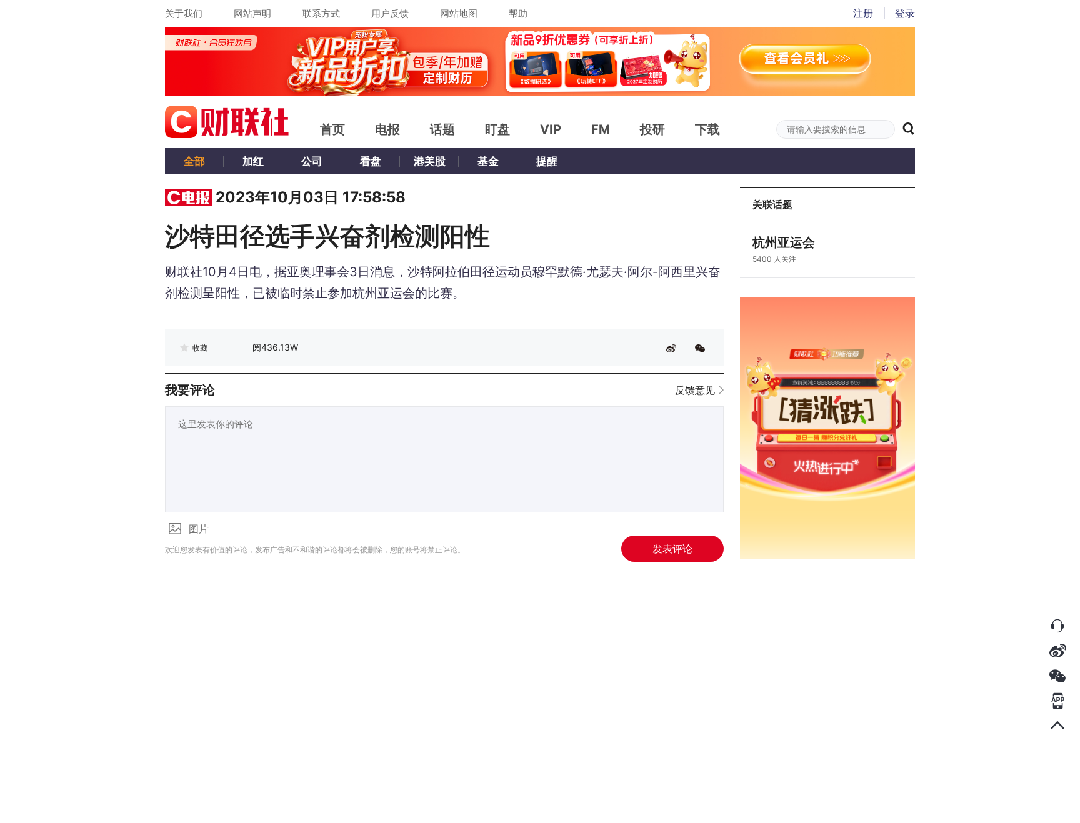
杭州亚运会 (783, 242)
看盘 (370, 161)
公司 (311, 161)
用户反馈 (390, 13)
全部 (194, 161)
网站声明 (252, 13)
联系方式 (321, 13)
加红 (253, 161)
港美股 (430, 161)
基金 (488, 161)
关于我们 (183, 13)
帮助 (518, 13)
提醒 (547, 161)
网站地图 (459, 13)
